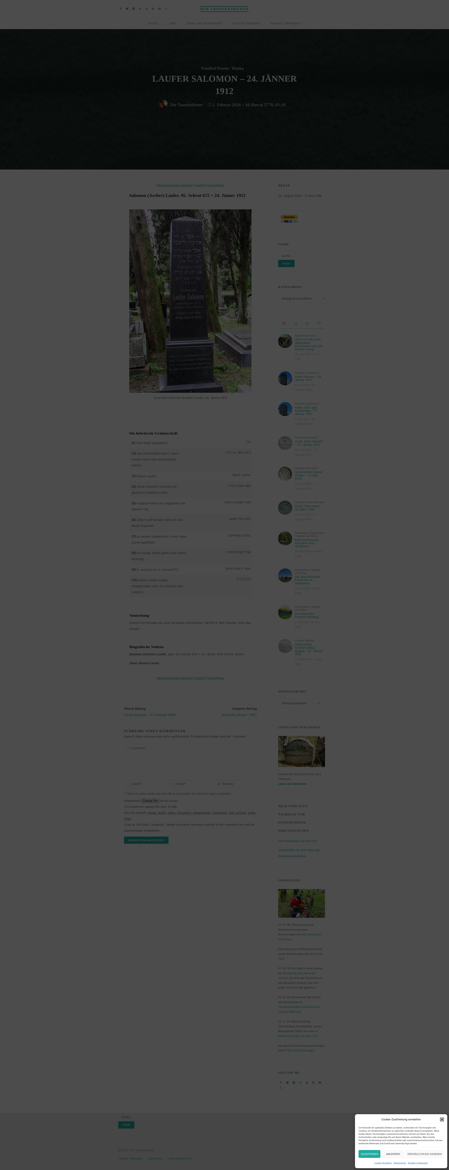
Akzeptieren (369, 1154)
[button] (442, 1119)
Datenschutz (399, 1163)
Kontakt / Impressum (418, 1163)
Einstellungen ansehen (425, 1154)
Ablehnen (393, 1154)
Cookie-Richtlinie (383, 1163)
